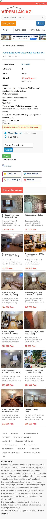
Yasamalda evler (20, 97)
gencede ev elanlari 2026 (10, 452)
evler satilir (6, 437)
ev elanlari (14, 433)
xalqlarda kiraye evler (28, 445)
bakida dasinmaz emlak (22, 437)
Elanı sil (30, 180)
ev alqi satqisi (34, 449)
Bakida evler (7, 97)
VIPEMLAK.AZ (7, 462)
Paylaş (6, 156)
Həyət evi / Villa (37, 30)
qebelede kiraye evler (9, 445)
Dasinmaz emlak (9, 46)
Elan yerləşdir (8, 23)
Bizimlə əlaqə (41, 3)
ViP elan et (11, 174)
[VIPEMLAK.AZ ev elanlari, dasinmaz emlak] (16, 10)
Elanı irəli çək (32, 174)
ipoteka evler (6, 441)
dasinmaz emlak (7, 449)
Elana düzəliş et (13, 180)
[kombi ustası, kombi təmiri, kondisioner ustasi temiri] (23, 1)
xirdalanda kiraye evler (32, 452)
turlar (4, 456)
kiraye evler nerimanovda (24, 441)
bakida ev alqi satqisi (30, 433)
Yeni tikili (7, 30)
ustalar (4, 433)
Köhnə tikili (20, 30)
